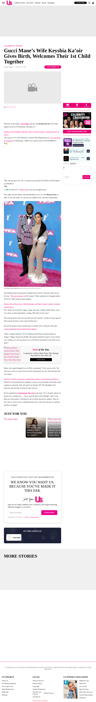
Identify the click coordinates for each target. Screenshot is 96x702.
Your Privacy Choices (37, 693)
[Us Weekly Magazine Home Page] (9, 3)
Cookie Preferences (39, 689)
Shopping (50, 3)
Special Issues (84, 689)
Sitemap (4, 695)
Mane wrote (24, 190)
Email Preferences (8, 689)
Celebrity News (19, 3)
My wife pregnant (17, 296)
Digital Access (84, 681)
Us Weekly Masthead (9, 683)
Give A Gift (83, 686)
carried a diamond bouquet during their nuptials (20, 329)
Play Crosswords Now (77, 131)
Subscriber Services (85, 692)
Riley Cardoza (9, 67)
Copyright (36, 686)
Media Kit (5, 692)
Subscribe (80, 3)
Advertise (82, 698)
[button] (89, 3)
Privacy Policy (35, 517)
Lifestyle (37, 3)
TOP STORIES (51, 67)
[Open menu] (3, 3)
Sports (44, 3)
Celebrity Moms (13, 46)
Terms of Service (38, 681)
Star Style (29, 3)
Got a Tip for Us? (7, 686)
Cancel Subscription (86, 695)
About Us (5, 681)
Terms (26, 517)
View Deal (41, 360)
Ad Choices (36, 697)
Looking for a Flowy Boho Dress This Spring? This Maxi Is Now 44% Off (41, 354)
